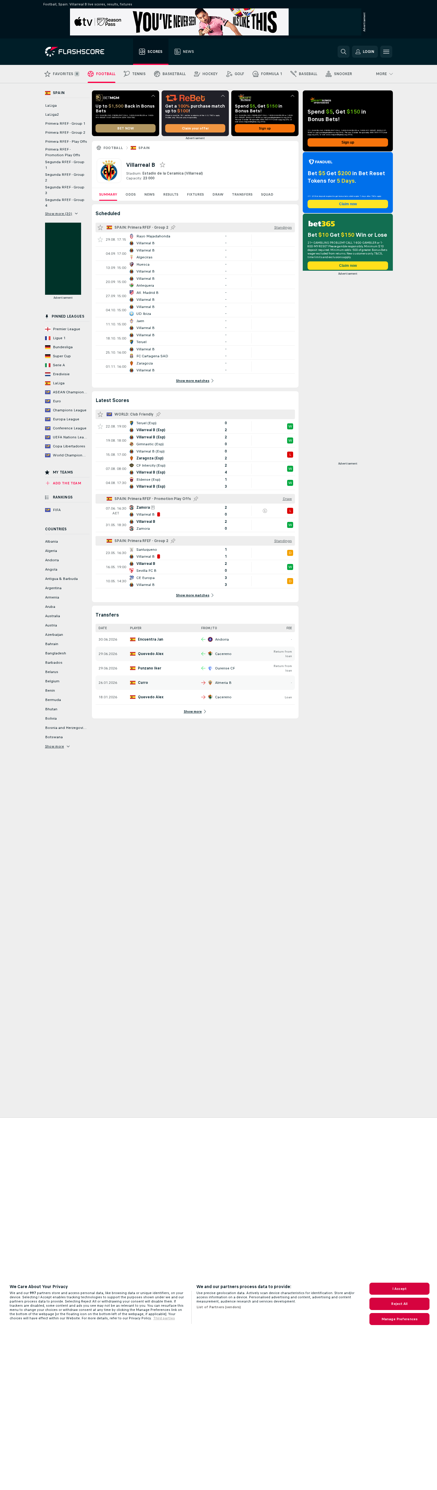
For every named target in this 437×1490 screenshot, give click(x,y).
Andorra (222, 639)
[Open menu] (386, 52)
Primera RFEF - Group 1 (65, 123)
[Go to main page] (79, 51)
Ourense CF (225, 668)
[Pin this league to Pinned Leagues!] (173, 227)
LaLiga (51, 105)
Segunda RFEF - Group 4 (64, 202)
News (149, 194)
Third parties (164, 1318)
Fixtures (195, 194)
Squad (267, 194)
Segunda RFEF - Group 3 (64, 190)
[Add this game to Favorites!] (100, 239)
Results (170, 194)
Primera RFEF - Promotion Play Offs (62, 152)
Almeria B (223, 682)
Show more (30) (58, 214)
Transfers (242, 194)
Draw (217, 194)
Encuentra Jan (150, 639)
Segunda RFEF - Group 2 (64, 177)
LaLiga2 (52, 114)
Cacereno (223, 653)
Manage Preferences (399, 1319)
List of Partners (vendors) (218, 1307)
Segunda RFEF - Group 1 (64, 165)
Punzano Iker (149, 668)
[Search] (344, 52)
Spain (144, 148)
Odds (131, 194)
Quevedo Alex (150, 653)
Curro (143, 682)
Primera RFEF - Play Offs (66, 141)
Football (113, 148)
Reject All (399, 1304)
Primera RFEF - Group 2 (65, 132)
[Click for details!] (195, 239)
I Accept (399, 1289)
